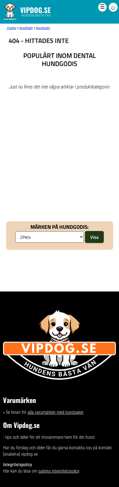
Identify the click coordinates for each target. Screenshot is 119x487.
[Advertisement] (59, 116)
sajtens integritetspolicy (58, 471)
